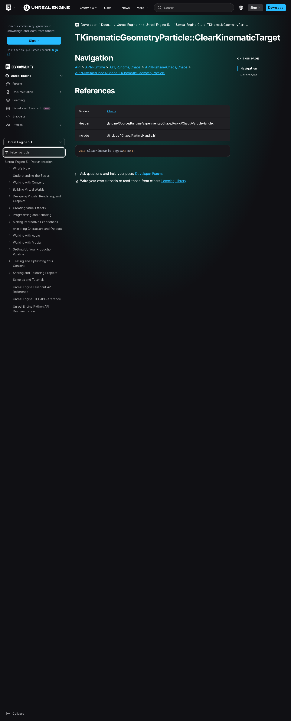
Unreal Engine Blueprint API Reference (32, 289)
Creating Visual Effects (29, 208)
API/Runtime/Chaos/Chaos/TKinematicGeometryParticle (120, 73)
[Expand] (9, 168)
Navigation (249, 68)
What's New (21, 168)
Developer (89, 24)
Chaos (111, 111)
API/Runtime (95, 67)
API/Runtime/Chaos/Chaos (166, 67)
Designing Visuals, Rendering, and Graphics (37, 198)
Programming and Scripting (32, 215)
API (78, 67)
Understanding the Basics (31, 175)
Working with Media (27, 242)
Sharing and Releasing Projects (35, 273)
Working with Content (28, 182)
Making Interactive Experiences (35, 222)
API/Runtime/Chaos (125, 67)
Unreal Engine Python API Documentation (31, 309)
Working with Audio (26, 235)
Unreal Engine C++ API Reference (37, 299)
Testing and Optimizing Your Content (33, 263)
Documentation (106, 24)
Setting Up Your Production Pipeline (32, 252)
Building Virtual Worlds (28, 189)
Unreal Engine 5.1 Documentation (29, 162)
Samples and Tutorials (28, 279)
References (249, 75)
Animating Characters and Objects (37, 228)
